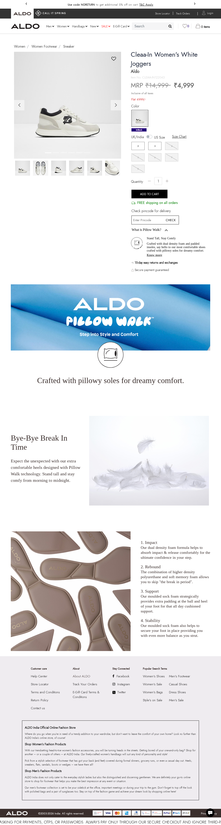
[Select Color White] (138, 118)
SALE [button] (104, 26)
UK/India (137, 137)
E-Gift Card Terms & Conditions (86, 694)
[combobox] (153, 26)
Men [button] (49, 26)
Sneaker (68, 46)
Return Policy (39, 700)
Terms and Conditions (45, 692)
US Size (159, 137)
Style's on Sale (152, 700)
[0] (185, 26)
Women (19, 46)
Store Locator (40, 684)
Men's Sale (176, 700)
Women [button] (62, 26)
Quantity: (137, 181)
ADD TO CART (149, 194)
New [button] (93, 26)
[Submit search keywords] (170, 26)
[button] (210, 12)
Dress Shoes (177, 692)
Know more (154, 255)
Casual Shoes (178, 684)
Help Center (39, 676)
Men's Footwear (179, 676)
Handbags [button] (78, 26)
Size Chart (179, 136)
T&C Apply (146, 5)
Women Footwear (44, 46)
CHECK (171, 220)
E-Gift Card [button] (120, 26)
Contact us (38, 708)
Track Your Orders (85, 684)
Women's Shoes (154, 676)
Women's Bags (153, 692)
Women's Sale (152, 684)
